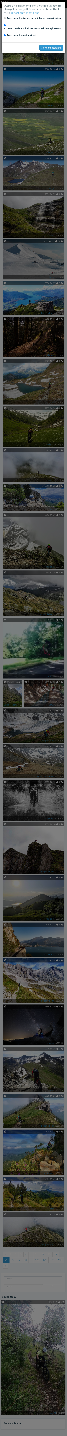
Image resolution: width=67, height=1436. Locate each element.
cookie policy (32, 12)
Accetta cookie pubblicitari (21, 35)
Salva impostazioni (51, 47)
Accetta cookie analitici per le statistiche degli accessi (32, 28)
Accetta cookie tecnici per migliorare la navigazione (34, 18)
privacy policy (17, 12)
